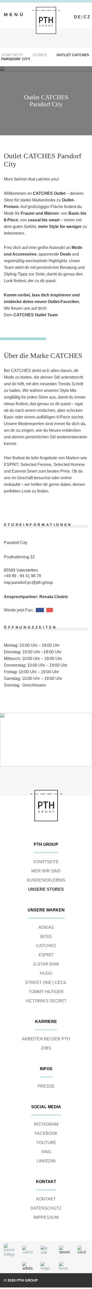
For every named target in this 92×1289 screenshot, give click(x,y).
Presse (46, 1086)
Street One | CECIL (46, 982)
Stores (39, 55)
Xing (46, 1152)
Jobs (46, 1048)
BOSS (46, 936)
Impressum (46, 1217)
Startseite (12, 55)
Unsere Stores (46, 889)
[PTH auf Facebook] (76, 12)
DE (78, 17)
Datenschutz (46, 1208)
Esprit (46, 955)
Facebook (46, 1133)
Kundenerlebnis (46, 880)
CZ (87, 17)
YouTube (46, 1142)
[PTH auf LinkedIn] (88, 12)
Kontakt (46, 1199)
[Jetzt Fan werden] (39, 610)
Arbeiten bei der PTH (46, 1039)
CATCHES (46, 946)
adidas (46, 927)
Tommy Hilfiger (46, 992)
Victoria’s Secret (46, 1001)
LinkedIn (46, 1161)
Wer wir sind (46, 871)
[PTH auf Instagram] (82, 12)
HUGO (46, 973)
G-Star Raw (46, 964)
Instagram (46, 1124)
